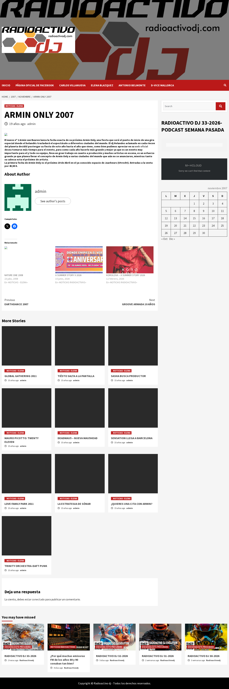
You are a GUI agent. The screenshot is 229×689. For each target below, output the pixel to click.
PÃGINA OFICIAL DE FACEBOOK (35, 85)
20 (175, 225)
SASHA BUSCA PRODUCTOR (128, 376)
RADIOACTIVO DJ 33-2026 (20, 656)
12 (166, 218)
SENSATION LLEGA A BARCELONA (131, 438)
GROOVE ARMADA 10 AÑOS (138, 302)
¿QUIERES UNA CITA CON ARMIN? (131, 504)
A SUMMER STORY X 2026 (68, 275)
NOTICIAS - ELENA (14, 106)
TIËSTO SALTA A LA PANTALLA (76, 376)
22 (194, 225)
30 (203, 233)
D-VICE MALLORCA (162, 85)
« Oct (164, 239)
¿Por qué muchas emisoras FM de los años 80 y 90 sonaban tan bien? (67, 659)
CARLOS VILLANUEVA (72, 85)
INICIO (6, 85)
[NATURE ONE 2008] (28, 259)
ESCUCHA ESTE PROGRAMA (18, 647)
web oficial (141, 146)
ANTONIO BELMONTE (132, 85)
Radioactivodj (27, 660)
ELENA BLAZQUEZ (102, 85)
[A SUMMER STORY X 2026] (79, 259)
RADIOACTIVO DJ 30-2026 (203, 656)
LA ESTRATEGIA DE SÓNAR (74, 504)
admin (31, 124)
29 (194, 233)
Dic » (172, 239)
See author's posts (52, 201)
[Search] (225, 85)
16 (203, 218)
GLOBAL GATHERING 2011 (20, 376)
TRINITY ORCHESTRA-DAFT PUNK (25, 566)
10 (213, 211)
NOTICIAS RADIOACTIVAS (62, 647)
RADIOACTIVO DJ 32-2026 (112, 656)
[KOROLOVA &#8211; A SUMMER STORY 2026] (130, 259)
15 (194, 218)
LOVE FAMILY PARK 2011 (19, 504)
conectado (38, 599)
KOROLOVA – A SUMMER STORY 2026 (125, 275)
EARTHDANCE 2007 (16, 302)
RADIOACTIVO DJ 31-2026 (158, 656)
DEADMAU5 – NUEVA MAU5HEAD (78, 438)
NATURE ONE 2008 (13, 275)
